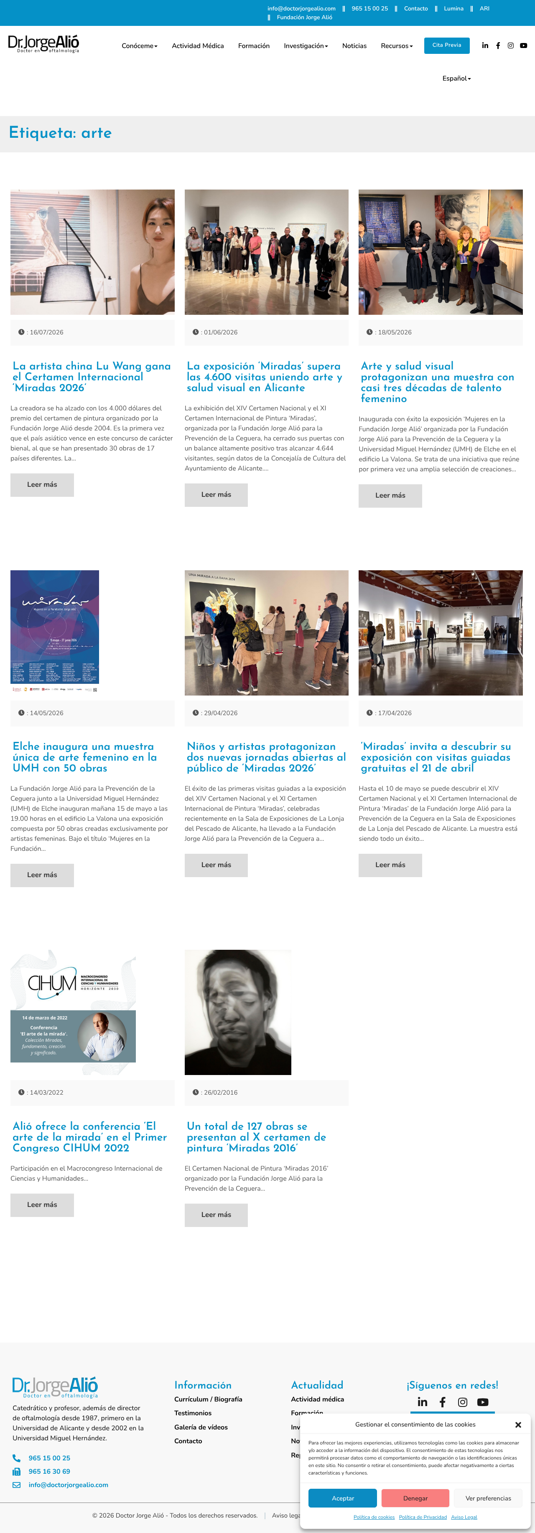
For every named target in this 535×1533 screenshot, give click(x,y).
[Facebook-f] (498, 45)
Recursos (394, 46)
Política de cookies (374, 1517)
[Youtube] (523, 45)
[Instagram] (511, 45)
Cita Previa (447, 45)
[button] (518, 1425)
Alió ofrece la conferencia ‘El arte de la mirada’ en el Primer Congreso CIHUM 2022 (90, 1138)
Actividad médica (198, 46)
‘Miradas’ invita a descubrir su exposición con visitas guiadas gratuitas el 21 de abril (436, 758)
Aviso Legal (464, 1517)
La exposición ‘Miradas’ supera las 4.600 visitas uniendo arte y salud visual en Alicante (264, 378)
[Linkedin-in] (485, 45)
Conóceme (137, 46)
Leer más (42, 485)
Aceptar (343, 1498)
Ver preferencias (488, 1498)
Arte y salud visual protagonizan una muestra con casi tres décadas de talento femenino (438, 383)
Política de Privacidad (423, 1517)
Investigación (304, 46)
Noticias (354, 46)
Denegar (415, 1498)
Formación (254, 46)
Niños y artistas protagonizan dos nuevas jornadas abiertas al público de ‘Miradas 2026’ (266, 758)
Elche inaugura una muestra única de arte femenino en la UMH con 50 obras (85, 758)
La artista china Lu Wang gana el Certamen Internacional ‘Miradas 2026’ (92, 378)
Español (455, 78)
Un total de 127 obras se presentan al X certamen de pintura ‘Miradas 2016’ (256, 1138)
